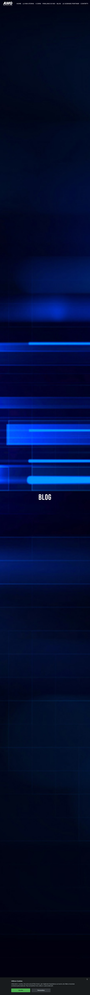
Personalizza (41, 990)
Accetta (21, 990)
